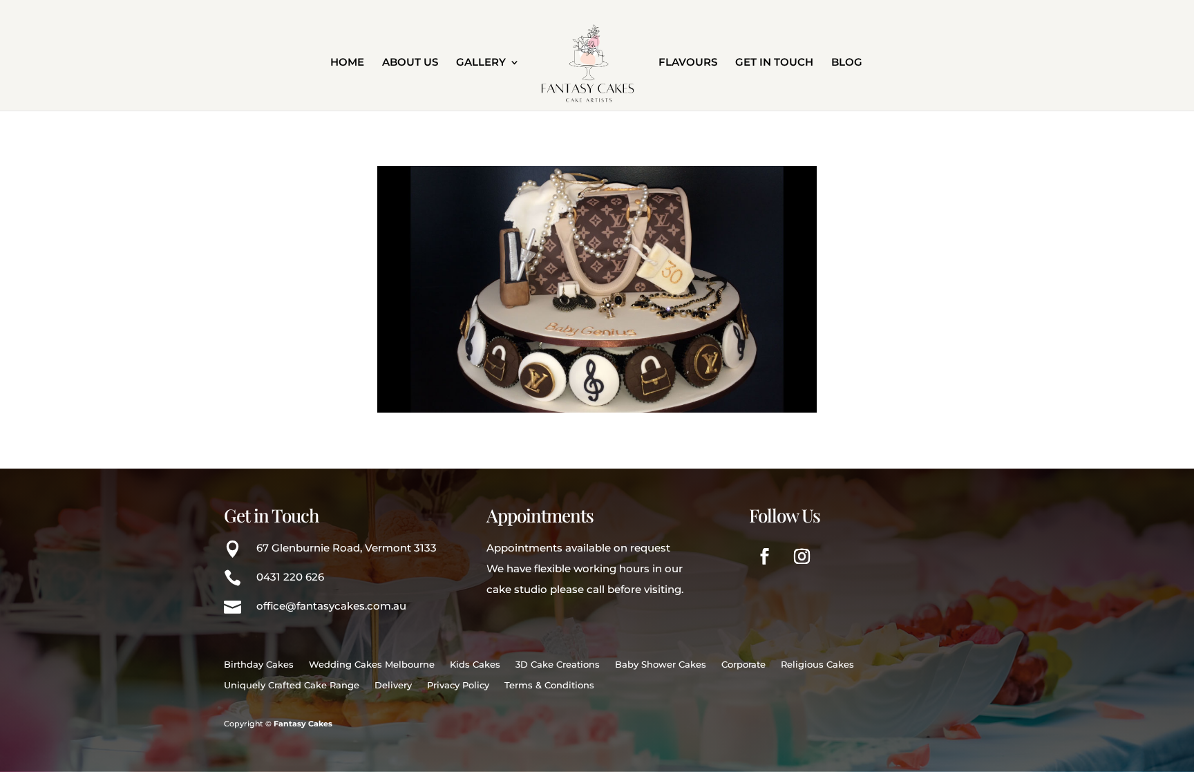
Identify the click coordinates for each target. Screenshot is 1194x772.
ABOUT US (410, 62)
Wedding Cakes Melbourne (372, 664)
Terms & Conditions (549, 685)
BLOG (846, 62)
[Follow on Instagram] (802, 556)
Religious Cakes (817, 664)
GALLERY (481, 62)
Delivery (393, 685)
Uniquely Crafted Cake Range (291, 685)
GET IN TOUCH (774, 62)
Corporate (743, 664)
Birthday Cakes (259, 664)
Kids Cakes (475, 664)
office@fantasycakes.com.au (331, 605)
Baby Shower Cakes (660, 664)
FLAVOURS (687, 62)
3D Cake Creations (557, 664)
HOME (347, 62)
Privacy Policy (458, 685)
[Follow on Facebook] (765, 556)
